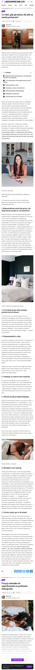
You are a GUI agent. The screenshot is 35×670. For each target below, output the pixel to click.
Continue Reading (17, 659)
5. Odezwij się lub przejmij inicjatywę (14, 90)
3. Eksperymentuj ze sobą (11, 85)
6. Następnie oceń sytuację (12, 93)
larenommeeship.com (14, 1)
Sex (3, 11)
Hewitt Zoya (8, 24)
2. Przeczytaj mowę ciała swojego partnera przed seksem (17, 81)
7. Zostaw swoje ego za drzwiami (13, 96)
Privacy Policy (19, 665)
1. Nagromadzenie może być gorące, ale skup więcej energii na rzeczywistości (17, 76)
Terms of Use (6, 667)
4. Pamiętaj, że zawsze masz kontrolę (14, 88)
